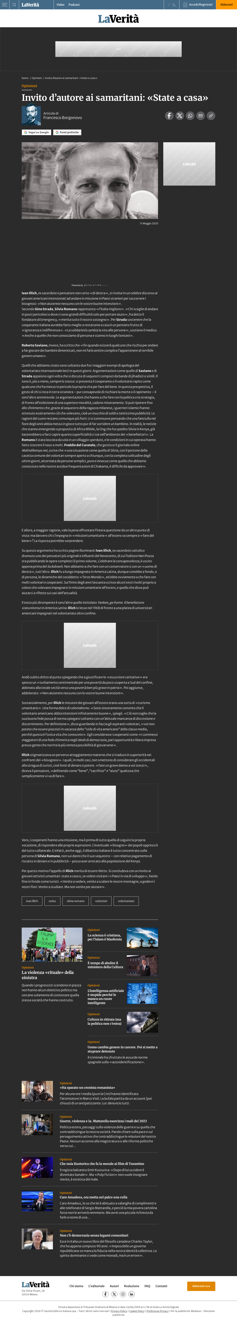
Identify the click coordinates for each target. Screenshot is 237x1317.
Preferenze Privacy (158, 1311)
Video (60, 5)
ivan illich (32, 901)
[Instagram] (123, 1294)
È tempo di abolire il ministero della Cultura (105, 965)
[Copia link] (211, 115)
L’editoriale (96, 1286)
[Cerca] (14, 5)
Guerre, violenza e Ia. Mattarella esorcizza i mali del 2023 (103, 1121)
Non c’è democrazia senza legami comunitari (94, 1235)
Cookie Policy (137, 1311)
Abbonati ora (201, 1286)
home (25, 78)
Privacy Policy (119, 1311)
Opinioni (37, 78)
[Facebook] (106, 1294)
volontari (101, 901)
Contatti (161, 1286)
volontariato (126, 901)
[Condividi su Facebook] (169, 115)
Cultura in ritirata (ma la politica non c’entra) (104, 1021)
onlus (52, 901)
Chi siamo (76, 1286)
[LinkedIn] (132, 1294)
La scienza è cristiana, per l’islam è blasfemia (105, 937)
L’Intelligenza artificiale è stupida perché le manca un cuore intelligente (106, 997)
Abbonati (226, 4)
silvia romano (75, 901)
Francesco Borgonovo (62, 117)
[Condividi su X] (179, 115)
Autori (114, 1286)
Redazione (131, 1286)
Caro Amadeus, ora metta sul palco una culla (93, 1197)
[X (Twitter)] (114, 1294)
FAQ (147, 1286)
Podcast (74, 5)
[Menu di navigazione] (5, 5)
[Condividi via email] (200, 115)
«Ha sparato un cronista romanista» (87, 1088)
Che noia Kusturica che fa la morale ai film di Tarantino (102, 1164)
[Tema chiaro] (169, 4)
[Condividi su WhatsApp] (190, 115)
